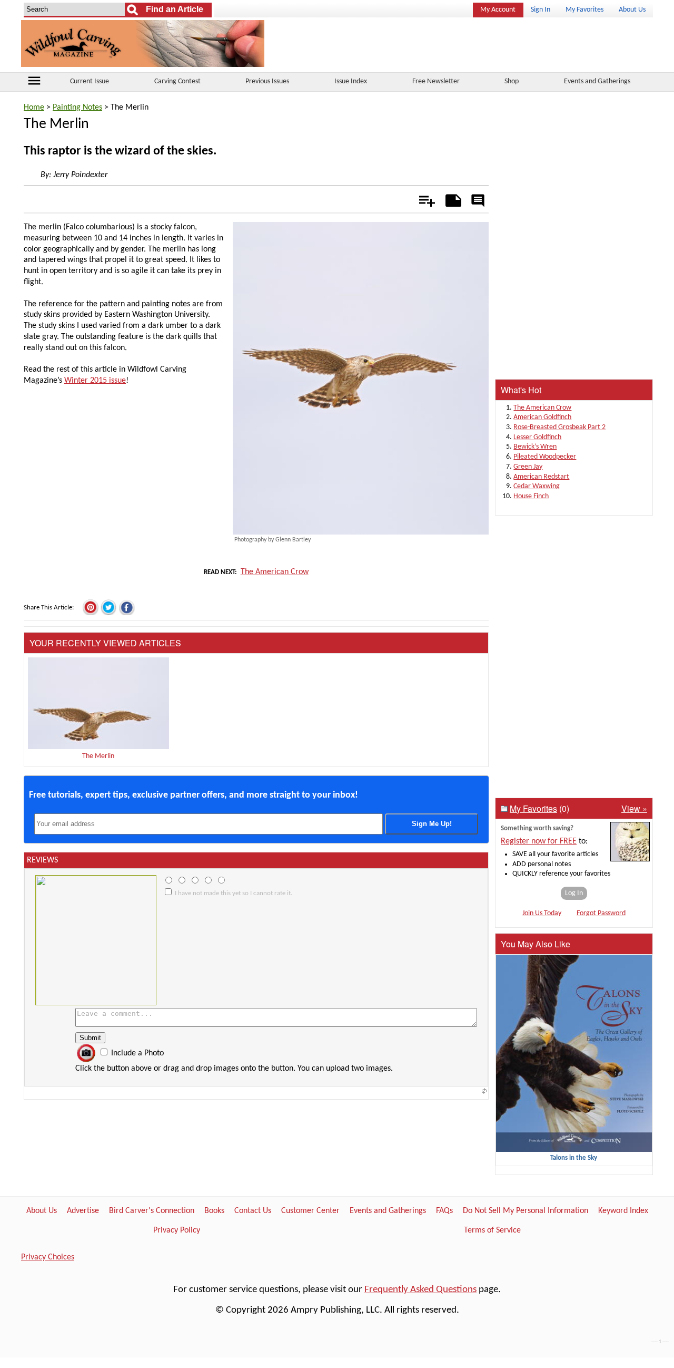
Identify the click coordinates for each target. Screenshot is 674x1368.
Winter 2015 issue (95, 380)
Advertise (83, 1211)
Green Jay (527, 467)
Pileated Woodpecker (544, 457)
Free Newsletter (436, 81)
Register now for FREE (539, 841)
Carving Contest (177, 81)
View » (634, 808)
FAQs (444, 1211)
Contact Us (252, 1211)
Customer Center (310, 1211)
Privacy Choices (47, 1257)
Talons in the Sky (573, 1157)
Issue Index (350, 81)
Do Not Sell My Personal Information (525, 1211)
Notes (450, 199)
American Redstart (541, 477)
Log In (574, 893)
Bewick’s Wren (535, 447)
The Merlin (98, 756)
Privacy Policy (176, 1230)
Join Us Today (541, 913)
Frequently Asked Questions (420, 1290)
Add (422, 199)
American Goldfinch (542, 417)
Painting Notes (77, 107)
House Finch (531, 496)
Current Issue (89, 81)
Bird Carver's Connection (151, 1211)
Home (34, 107)
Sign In (540, 10)
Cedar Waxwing (536, 486)
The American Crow (275, 572)
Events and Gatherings (597, 81)
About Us (632, 10)
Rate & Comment (477, 201)
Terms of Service (492, 1230)
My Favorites (584, 10)
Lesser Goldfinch (537, 437)
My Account (498, 10)
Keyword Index (623, 1211)
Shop (511, 81)
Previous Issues (267, 81)
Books (214, 1211)
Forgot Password (601, 913)
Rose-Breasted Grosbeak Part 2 (559, 427)
